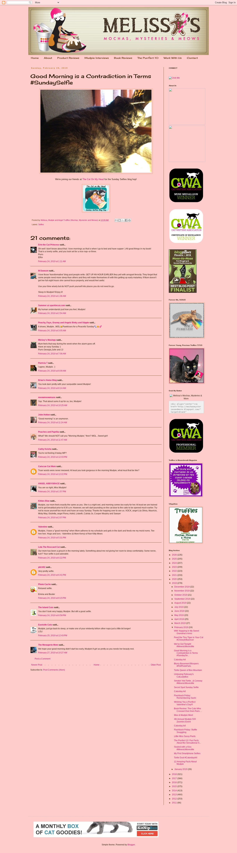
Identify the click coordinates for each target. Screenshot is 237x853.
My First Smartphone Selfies (187, 753)
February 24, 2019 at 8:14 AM (52, 388)
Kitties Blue (44, 501)
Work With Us (173, 57)
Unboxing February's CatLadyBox (184, 675)
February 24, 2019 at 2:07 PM (52, 517)
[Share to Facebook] (126, 220)
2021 (174, 575)
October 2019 (181, 595)
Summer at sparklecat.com (51, 305)
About (48, 57)
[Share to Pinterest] (129, 220)
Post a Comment (42, 659)
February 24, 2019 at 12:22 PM (52, 474)
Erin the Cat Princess (48, 245)
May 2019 (179, 615)
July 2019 (179, 607)
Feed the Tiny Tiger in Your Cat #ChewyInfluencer (188, 638)
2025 (174, 559)
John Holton (44, 414)
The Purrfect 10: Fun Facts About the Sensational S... (187, 741)
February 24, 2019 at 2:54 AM (52, 313)
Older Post (156, 665)
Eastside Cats (45, 625)
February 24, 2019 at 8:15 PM (52, 598)
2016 (174, 782)
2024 (174, 563)
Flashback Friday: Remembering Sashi (185, 696)
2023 (174, 567)
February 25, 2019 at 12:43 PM (52, 635)
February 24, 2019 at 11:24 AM (52, 422)
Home (35, 57)
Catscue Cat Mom (47, 466)
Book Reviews (123, 57)
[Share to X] (123, 220)
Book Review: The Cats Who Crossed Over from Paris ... (188, 709)
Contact (192, 57)
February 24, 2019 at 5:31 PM (52, 537)
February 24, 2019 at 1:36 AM (52, 296)
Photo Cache (44, 584)
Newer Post (36, 665)
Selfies (41, 224)
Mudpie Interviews (96, 57)
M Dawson (43, 271)
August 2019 (180, 603)
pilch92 (41, 567)
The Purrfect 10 (147, 57)
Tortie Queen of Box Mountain (188, 670)
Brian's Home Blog (47, 380)
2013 (174, 794)
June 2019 (179, 611)
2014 (174, 790)
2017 (174, 778)
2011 (174, 802)
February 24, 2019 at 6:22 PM (52, 558)
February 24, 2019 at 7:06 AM (52, 353)
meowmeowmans (47, 397)
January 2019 (181, 769)
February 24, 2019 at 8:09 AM (52, 371)
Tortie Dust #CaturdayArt (185, 757)
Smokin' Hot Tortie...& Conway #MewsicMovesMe (188, 682)
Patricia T (43, 363)
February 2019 (181, 627)
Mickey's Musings (47, 340)
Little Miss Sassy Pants (185, 736)
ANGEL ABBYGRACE (49, 483)
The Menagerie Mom (48, 645)
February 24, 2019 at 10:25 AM (52, 405)
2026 (174, 555)
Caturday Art (180, 659)
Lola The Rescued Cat (49, 547)
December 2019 (182, 587)
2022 (174, 571)
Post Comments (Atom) (54, 670)
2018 (174, 774)
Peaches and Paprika (48, 432)
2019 (174, 583)
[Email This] (116, 220)
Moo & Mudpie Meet (183, 715)
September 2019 (182, 599)
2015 (174, 786)
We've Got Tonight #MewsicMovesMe (184, 645)
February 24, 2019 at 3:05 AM (52, 330)
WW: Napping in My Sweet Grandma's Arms (186, 632)
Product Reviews (68, 57)
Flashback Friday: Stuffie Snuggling (185, 730)
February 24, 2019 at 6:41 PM (52, 575)
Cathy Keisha (45, 449)
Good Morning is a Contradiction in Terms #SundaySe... (186, 653)
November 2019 (182, 591)
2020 (174, 579)
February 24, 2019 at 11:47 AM (52, 440)
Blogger (131, 844)
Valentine (42, 527)
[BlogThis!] (119, 220)
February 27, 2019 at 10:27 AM (52, 652)
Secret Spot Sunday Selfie (186, 687)
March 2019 (180, 623)
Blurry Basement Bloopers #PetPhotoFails (186, 664)
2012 (174, 798)
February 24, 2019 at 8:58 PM (52, 615)
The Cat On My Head (93, 179)
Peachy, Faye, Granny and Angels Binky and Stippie (63, 322)
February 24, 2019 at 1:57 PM (52, 491)
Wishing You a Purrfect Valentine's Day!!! (184, 703)
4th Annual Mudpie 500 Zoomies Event (185, 720)
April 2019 (179, 619)
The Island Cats (45, 607)
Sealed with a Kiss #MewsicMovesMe (184, 748)
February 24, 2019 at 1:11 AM (52, 261)
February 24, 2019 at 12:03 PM (52, 457)
